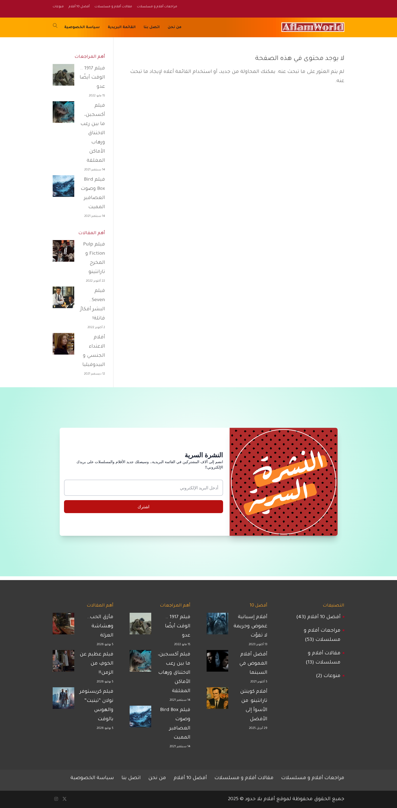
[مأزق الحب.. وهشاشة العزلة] (63, 625)
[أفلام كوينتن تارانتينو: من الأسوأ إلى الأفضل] (217, 700)
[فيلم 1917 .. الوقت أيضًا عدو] (63, 76)
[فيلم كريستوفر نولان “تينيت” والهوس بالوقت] (63, 700)
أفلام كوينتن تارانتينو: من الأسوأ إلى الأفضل (253, 705)
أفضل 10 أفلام (324, 617)
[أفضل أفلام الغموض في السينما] (217, 662)
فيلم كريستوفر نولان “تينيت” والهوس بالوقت (96, 705)
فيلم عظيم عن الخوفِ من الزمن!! (96, 664)
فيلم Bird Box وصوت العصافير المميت (93, 193)
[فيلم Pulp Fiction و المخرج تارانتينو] (63, 252)
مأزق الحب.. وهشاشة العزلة (100, 626)
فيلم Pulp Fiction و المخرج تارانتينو (94, 258)
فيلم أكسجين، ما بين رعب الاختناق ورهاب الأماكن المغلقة (92, 133)
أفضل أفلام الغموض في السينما (253, 664)
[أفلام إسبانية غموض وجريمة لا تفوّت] (217, 625)
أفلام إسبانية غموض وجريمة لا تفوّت (250, 626)
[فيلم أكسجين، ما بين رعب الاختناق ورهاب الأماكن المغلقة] (63, 114)
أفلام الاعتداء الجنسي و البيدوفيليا (93, 351)
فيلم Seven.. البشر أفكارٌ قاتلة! (92, 304)
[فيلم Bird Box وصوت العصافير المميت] (63, 188)
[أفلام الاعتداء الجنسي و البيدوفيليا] (63, 345)
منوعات (332, 676)
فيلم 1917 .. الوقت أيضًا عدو (92, 78)
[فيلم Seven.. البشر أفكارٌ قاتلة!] (63, 299)
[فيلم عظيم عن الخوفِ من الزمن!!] (63, 662)
